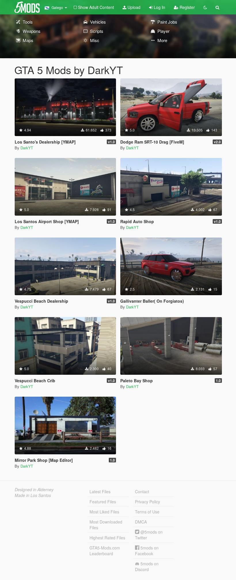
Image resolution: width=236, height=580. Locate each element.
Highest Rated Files (107, 538)
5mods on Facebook (147, 550)
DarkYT (26, 147)
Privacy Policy (147, 501)
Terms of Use (147, 512)
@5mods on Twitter (149, 535)
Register (186, 7)
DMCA (141, 522)
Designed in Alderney (34, 489)
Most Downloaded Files (106, 524)
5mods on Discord (147, 566)
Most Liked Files (104, 512)
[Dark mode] (205, 7)
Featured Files (103, 501)
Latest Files (100, 491)
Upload (133, 7)
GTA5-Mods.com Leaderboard (105, 550)
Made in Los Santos (33, 495)
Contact (142, 491)
